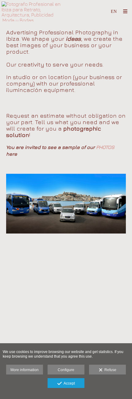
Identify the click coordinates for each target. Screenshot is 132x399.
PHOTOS (105, 147)
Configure (66, 370)
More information (24, 370)
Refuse (109, 370)
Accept (68, 383)
